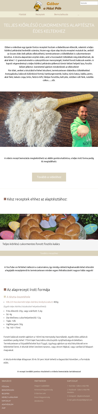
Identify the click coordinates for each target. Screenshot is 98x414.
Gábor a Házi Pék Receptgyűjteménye (48, 5)
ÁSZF (3, 408)
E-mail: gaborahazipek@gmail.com (79, 400)
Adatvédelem (7, 404)
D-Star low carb (40, 393)
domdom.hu (38, 401)
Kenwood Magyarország (43, 390)
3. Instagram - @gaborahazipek (78, 396)
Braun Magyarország (42, 397)
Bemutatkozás (61, 14)
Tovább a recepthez (49, 253)
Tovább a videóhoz (49, 177)
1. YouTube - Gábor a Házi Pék (78, 386)
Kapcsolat (6, 401)
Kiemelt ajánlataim (10, 397)
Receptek (40, 14)
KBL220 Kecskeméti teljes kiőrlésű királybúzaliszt (29, 302)
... (78, 14)
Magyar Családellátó (41, 386)
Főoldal (22, 14)
